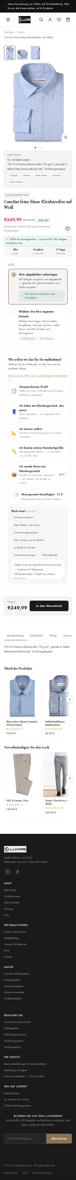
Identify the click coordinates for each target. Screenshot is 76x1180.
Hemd (20, 32)
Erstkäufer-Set (11, 1093)
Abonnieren (59, 1138)
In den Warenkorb (49, 606)
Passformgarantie (13, 1041)
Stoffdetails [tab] (36, 635)
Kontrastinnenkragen (25, 555)
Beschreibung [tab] (15, 635)
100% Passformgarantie (17, 1106)
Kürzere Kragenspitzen (26, 532)
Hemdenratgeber (14, 986)
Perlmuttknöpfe (49, 555)
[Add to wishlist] (67, 228)
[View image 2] (22, 53)
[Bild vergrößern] (66, 138)
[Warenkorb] (68, 20)
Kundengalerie (12, 1047)
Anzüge (8, 909)
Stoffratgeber (11, 1028)
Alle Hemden (11, 902)
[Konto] (50, 20)
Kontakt (8, 957)
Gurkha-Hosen (12, 896)
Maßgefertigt (11, 938)
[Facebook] (17, 872)
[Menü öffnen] (8, 20)
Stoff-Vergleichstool (15, 1034)
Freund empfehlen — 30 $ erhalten (24, 1076)
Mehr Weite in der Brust (26, 525)
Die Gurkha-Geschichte (17, 1022)
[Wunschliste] (59, 20)
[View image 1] (9, 53)
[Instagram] (7, 872)
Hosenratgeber (12, 980)
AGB (25, 1173)
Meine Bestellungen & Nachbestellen (25, 1064)
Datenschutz (11, 1173)
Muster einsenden (14, 992)
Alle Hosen (10, 890)
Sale (6, 915)
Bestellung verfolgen (15, 1070)
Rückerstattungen (42, 1173)
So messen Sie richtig (16, 1099)
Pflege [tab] (53, 635)
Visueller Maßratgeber (16, 974)
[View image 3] (35, 53)
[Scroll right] (69, 699)
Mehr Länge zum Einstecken (29, 540)
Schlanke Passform (23, 517)
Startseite (9, 32)
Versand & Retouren (15, 944)
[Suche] (41, 20)
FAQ (6, 950)
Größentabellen (13, 998)
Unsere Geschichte (15, 932)
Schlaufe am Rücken (24, 547)
